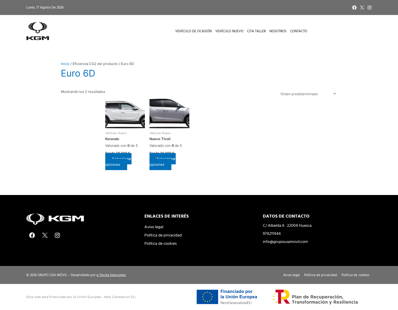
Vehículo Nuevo (229, 31)
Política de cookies (160, 243)
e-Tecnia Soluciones (111, 275)
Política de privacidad (163, 235)
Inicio (65, 64)
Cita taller (256, 31)
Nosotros (278, 31)
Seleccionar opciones (118, 161)
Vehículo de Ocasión (193, 31)
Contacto (298, 31)
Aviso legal (153, 227)
